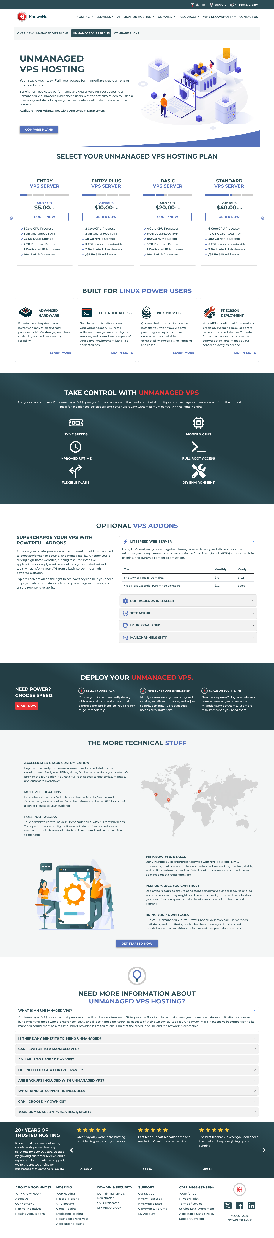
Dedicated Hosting (69, 1213)
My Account (146, 1213)
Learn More (60, 353)
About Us (22, 1198)
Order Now (44, 217)
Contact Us (248, 16)
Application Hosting (70, 1224)
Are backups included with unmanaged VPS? (61, 1080)
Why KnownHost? (28, 1193)
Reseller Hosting (67, 1198)
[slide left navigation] (71, 1150)
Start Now (27, 706)
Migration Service (109, 1208)
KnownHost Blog (150, 1198)
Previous (11, 218)
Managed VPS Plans (52, 33)
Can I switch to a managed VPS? (48, 1049)
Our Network (24, 1203)
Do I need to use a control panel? (50, 1070)
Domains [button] (165, 16)
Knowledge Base (150, 1203)
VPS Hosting (65, 1203)
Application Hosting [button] (134, 16)
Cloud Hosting (66, 1208)
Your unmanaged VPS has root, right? (54, 1112)
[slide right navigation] (264, 1150)
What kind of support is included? (51, 1091)
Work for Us (187, 1193)
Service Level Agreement (196, 1208)
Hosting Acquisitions (30, 1213)
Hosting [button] (83, 16)
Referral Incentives (28, 1208)
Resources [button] (188, 16)
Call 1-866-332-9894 (196, 1187)
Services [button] (104, 16)
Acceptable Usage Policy (196, 1213)
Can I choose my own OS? (42, 1101)
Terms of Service (190, 1203)
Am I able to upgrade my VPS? (46, 1059)
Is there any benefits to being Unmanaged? (59, 1038)
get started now (137, 943)
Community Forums (152, 1208)
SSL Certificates (108, 1203)
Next (263, 218)
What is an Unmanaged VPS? (45, 1010)
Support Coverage (192, 1218)
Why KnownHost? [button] (218, 16)
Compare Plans (126, 33)
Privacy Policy (189, 1198)
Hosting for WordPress (72, 1218)
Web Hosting (65, 1193)
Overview (25, 33)
